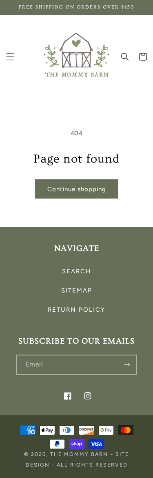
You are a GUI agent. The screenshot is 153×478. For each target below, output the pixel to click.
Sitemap (76, 290)
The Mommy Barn (79, 454)
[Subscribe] (127, 365)
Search (76, 271)
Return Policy (76, 309)
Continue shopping (76, 189)
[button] (10, 57)
